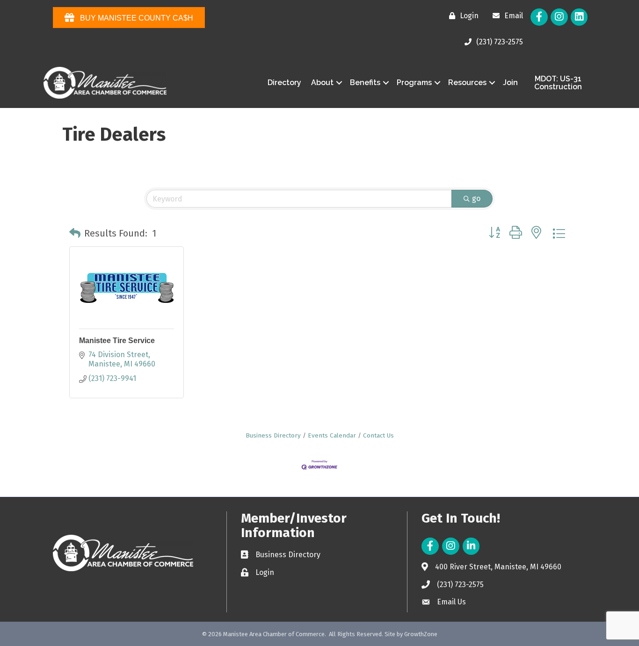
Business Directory (273, 435)
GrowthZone (420, 634)
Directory (284, 82)
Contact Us (378, 435)
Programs (414, 82)
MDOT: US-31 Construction (558, 83)
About (322, 82)
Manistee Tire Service (117, 341)
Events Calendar (332, 435)
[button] (74, 233)
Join (510, 82)
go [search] (476, 198)
